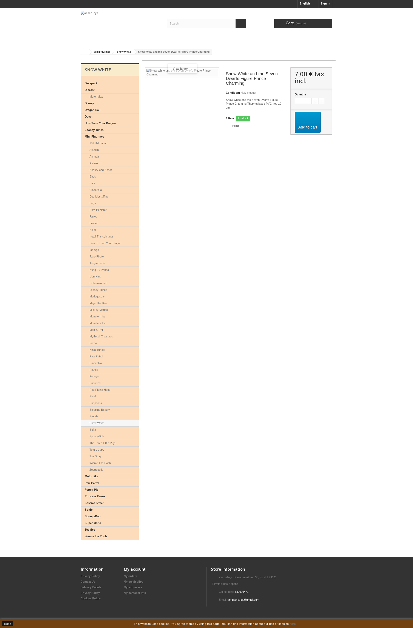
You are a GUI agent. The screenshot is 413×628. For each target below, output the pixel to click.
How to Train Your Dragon (105, 243)
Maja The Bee (98, 303)
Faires (93, 216)
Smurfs (94, 416)
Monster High (97, 316)
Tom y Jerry (96, 449)
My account (135, 569)
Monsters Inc (97, 323)
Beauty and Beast (100, 170)
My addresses (133, 587)
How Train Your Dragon (100, 123)
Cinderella (95, 189)
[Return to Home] (85, 52)
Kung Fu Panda (99, 269)
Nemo (93, 343)
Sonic (88, 509)
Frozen (93, 223)
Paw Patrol (96, 356)
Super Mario (93, 523)
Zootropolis (96, 469)
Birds (92, 176)
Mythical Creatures (101, 336)
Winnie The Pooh (100, 463)
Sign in (325, 3)
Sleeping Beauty (99, 409)
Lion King (95, 276)
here (293, 623)
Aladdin (94, 150)
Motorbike (91, 476)
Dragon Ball (92, 110)
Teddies (90, 529)
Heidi (92, 229)
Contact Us (88, 581)
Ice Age (94, 249)
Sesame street (94, 503)
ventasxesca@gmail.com (243, 599)
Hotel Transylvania (101, 236)
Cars (92, 183)
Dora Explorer (97, 209)
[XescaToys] (120, 27)
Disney (89, 103)
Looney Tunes (94, 130)
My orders (130, 576)
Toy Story (95, 456)
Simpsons (95, 403)
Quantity (300, 94)
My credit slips (133, 581)
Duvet (88, 116)
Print (235, 125)
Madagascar (97, 296)
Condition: (233, 92)
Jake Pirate (96, 256)
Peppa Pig (92, 489)
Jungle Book (97, 263)
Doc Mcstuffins (98, 196)
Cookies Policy (91, 598)
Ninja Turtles (97, 349)
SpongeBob (96, 436)
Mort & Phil (96, 329)
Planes (93, 369)
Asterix (93, 163)
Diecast (89, 90)
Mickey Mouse (98, 309)
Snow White (96, 423)
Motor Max (96, 96)
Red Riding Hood (99, 389)
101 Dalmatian (98, 143)
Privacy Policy (90, 576)
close (7, 623)
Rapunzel (95, 383)
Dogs (92, 203)
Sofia (92, 429)
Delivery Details (91, 587)
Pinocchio (95, 363)
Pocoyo (94, 376)
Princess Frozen (95, 496)
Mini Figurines (94, 136)
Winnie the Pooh (96, 536)
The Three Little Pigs (102, 443)
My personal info (135, 592)
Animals (94, 156)
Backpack (91, 83)
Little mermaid (98, 283)
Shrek (93, 396)
